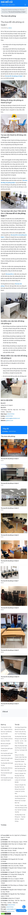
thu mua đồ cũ (10, 274)
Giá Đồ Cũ (7, 2)
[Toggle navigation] (25, 4)
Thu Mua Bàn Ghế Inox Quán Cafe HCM (6, 769)
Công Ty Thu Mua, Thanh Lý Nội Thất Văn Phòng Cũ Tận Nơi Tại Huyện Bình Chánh (21, 758)
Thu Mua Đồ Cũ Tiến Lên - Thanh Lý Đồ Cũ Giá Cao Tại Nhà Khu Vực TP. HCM (6, 730)
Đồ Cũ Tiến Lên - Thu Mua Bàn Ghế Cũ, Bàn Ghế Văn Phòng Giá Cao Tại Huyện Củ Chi (20, 767)
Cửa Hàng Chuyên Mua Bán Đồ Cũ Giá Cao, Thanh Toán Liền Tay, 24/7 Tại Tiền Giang (21, 730)
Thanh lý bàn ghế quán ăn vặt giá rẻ (7, 749)
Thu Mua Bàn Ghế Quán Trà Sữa (7, 764)
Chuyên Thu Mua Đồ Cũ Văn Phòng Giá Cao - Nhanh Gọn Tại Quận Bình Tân (21, 799)
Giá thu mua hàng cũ (13, 9)
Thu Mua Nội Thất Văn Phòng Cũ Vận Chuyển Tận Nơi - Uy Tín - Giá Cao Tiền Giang (20, 740)
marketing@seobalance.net (12, 418)
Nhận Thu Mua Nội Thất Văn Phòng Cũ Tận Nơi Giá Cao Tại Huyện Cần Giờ (21, 749)
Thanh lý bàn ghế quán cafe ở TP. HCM (7, 759)
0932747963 (10, 414)
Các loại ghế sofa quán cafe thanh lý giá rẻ (7, 779)
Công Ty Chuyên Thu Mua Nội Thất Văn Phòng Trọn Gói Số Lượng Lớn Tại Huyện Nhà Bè (20, 778)
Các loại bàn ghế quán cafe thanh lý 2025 (7, 754)
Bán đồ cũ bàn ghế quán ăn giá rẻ (6, 744)
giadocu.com (9, 420)
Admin (10, 28)
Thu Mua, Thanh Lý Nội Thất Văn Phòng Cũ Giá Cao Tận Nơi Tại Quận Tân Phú (21, 809)
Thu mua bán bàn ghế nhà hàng (6, 774)
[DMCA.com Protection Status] (6, 913)
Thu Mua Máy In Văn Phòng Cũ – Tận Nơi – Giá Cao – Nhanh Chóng (20, 818)
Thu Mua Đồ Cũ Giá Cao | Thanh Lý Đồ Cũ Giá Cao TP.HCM (6, 739)
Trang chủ (4, 9)
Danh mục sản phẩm (8, 5)
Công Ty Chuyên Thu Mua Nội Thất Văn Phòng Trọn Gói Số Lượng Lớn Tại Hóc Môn (20, 789)
